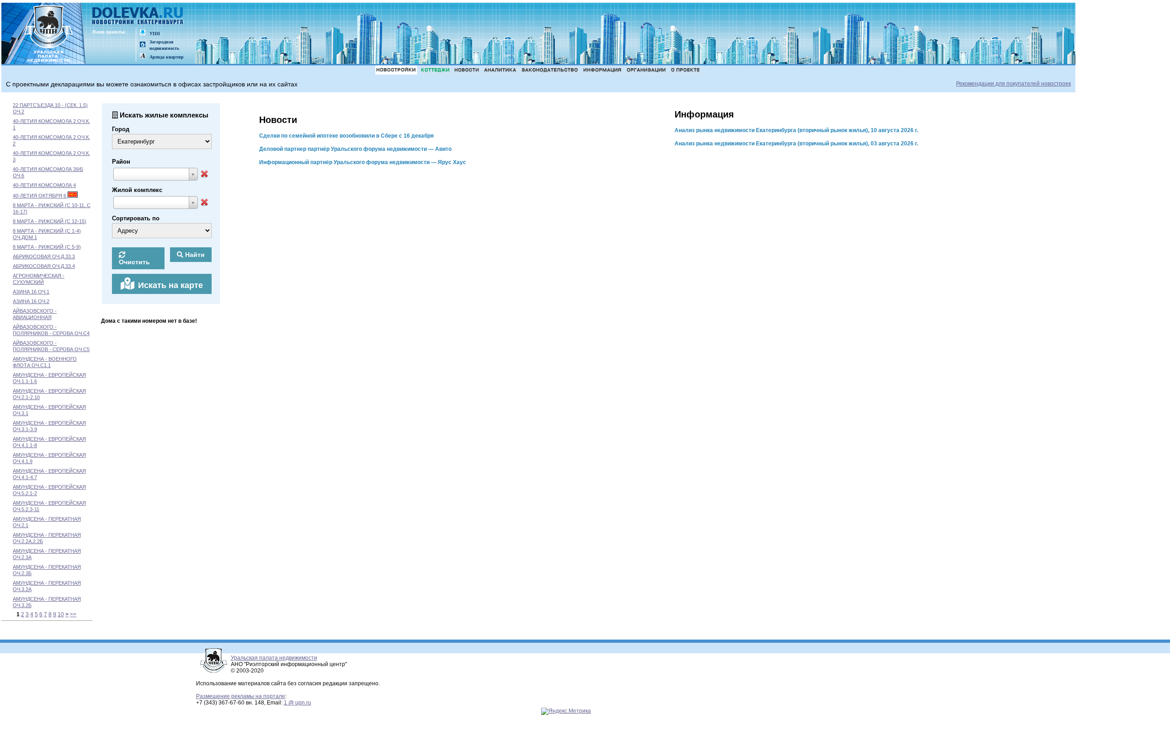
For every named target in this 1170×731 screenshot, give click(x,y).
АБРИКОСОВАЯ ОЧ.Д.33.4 (44, 266)
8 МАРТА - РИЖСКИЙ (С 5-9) (47, 247)
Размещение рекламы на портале (240, 696)
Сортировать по (136, 218)
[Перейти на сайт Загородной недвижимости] (142, 45)
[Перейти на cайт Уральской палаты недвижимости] (142, 33)
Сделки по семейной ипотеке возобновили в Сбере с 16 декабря (346, 136)
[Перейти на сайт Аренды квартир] (142, 56)
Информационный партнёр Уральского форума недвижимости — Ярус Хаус (362, 162)
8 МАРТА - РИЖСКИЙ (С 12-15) (49, 221)
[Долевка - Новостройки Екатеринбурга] (138, 16)
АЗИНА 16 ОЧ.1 (31, 291)
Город (120, 129)
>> (73, 614)
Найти (194, 254)
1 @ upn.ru (297, 702)
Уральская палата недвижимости (274, 658)
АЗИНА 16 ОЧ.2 (31, 301)
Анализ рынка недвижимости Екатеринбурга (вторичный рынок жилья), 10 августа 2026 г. (796, 130)
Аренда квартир (166, 56)
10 (61, 614)
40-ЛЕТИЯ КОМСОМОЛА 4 (44, 185)
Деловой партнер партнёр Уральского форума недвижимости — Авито (355, 149)
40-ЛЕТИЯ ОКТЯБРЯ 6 (40, 195)
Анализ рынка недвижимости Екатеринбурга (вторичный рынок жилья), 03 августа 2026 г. (796, 143)
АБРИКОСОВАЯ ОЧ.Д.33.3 (44, 256)
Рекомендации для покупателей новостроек (1013, 83)
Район (121, 161)
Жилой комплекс (137, 190)
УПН (154, 33)
